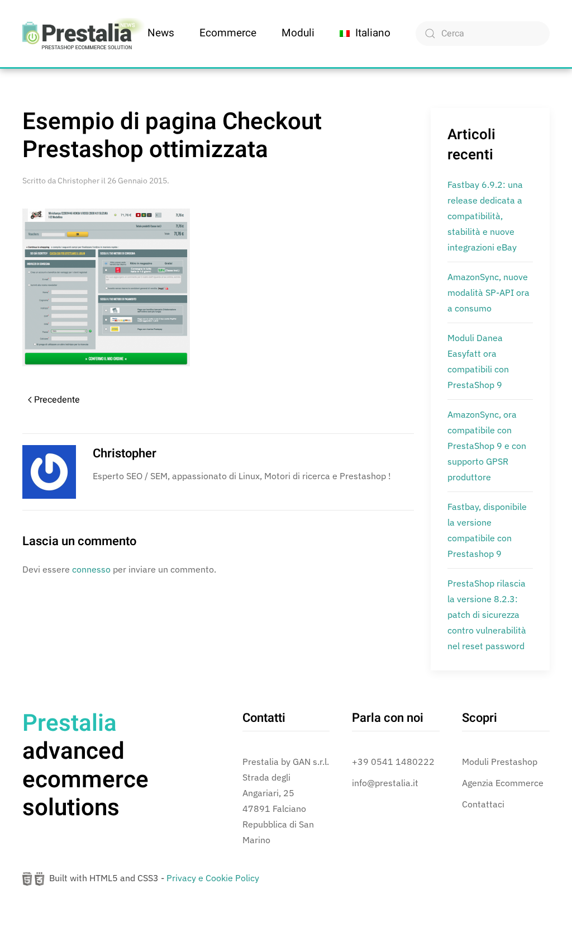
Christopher (78, 181)
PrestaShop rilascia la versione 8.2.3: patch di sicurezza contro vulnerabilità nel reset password (486, 614)
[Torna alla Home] (83, 33)
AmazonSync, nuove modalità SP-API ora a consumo (488, 292)
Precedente (57, 399)
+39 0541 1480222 (393, 761)
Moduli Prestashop (499, 761)
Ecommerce (227, 33)
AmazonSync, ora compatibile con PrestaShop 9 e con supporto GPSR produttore (486, 446)
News (160, 33)
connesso (91, 569)
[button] (365, 33)
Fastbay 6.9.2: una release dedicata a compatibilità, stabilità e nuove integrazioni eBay (485, 216)
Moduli (298, 33)
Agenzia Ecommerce (503, 782)
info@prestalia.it (385, 782)
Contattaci (483, 804)
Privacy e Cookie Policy (212, 877)
